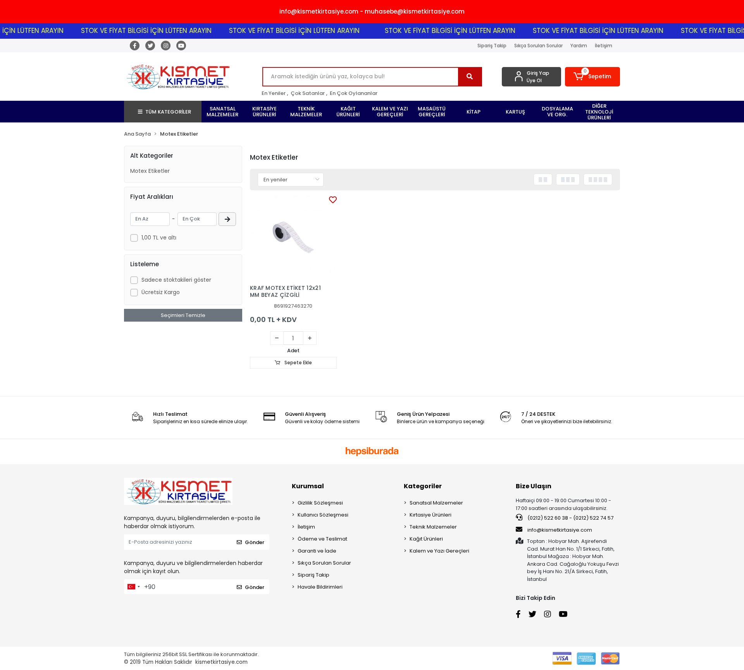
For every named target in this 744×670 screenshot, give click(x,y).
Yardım (578, 45)
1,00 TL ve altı (158, 237)
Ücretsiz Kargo (160, 292)
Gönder (254, 542)
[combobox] (133, 587)
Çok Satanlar (308, 93)
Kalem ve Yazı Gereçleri (439, 551)
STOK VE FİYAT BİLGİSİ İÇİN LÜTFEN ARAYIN (133, 30)
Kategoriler (423, 486)
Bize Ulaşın (533, 486)
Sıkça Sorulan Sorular (538, 45)
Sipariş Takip (491, 45)
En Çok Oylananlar (353, 93)
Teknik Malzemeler (433, 526)
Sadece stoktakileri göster (176, 280)
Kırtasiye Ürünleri (430, 514)
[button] (592, 76)
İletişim (603, 45)
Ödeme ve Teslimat (322, 539)
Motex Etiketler (150, 171)
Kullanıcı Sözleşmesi (323, 514)
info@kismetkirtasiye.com (559, 530)
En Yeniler (274, 93)
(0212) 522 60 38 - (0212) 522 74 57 (569, 518)
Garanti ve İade (317, 551)
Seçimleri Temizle (183, 315)
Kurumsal (308, 486)
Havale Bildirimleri (320, 587)
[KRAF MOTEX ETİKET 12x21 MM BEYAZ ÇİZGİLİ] (293, 237)
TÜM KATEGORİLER (168, 111)
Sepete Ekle (297, 362)
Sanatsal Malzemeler (436, 502)
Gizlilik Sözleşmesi (320, 502)
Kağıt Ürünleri (426, 539)
